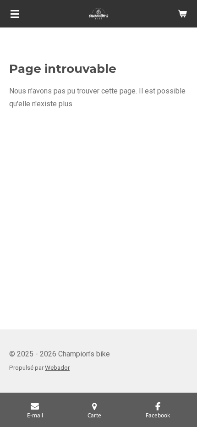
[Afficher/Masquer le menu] (15, 14)
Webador (57, 367)
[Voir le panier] (182, 14)
